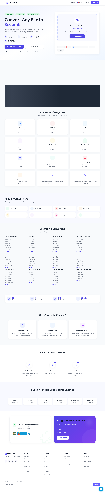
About (45, 456)
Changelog (47, 474)
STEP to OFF (8, 239)
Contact (66, 461)
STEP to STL (7, 243)
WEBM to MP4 (8, 265)
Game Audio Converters (83, 269)
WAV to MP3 (32, 258)
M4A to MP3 (32, 256)
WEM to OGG (79, 276)
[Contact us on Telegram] (101, 489)
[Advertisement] (52, 72)
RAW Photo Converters (59, 253)
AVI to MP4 (7, 263)
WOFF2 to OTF (56, 272)
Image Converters (57, 236)
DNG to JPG (55, 263)
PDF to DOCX (32, 239)
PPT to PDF (79, 247)
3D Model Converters (11, 236)
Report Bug (67, 464)
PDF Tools (31, 236)
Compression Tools (10, 269)
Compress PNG (8, 276)
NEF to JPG (55, 258)
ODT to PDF (79, 241)
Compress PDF (8, 272)
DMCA (85, 464)
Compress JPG (8, 274)
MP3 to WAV (32, 260)
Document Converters (83, 236)
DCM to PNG (79, 263)
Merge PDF (31, 243)
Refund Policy (87, 461)
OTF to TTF (55, 278)
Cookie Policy (87, 466)
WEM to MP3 (79, 272)
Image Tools (27, 458)
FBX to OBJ (7, 249)
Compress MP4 (8, 278)
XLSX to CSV (79, 245)
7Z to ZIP (31, 274)
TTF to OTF (55, 282)
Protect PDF (31, 249)
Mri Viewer (79, 258)
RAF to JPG (55, 265)
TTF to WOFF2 (55, 276)
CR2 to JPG (55, 260)
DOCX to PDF (79, 239)
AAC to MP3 (31, 265)
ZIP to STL (31, 278)
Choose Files (78, 36)
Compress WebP (9, 282)
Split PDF (31, 245)
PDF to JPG (31, 241)
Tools (66, 2)
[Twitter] (12, 461)
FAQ (65, 458)
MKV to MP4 (8, 261)
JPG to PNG (55, 243)
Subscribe (96, 484)
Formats (73, 2)
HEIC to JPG (55, 239)
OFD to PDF (79, 243)
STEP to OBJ (7, 241)
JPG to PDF (55, 249)
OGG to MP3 (32, 263)
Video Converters (10, 253)
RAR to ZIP (31, 272)
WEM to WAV (79, 274)
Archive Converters (34, 269)
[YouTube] (9, 461)
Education (46, 471)
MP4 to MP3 (8, 256)
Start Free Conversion (15, 46)
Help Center (67, 456)
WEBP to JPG (55, 245)
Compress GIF (8, 280)
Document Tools (28, 464)
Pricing (46, 466)
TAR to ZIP (31, 276)
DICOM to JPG (79, 261)
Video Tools (27, 466)
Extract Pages (32, 247)
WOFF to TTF (55, 274)
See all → (7, 251)
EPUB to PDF (79, 249)
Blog (45, 458)
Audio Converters (34, 253)
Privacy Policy (87, 456)
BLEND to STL (8, 247)
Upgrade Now (63, 438)
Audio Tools (27, 469)
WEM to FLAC (79, 278)
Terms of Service (88, 458)
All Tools (26, 456)
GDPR (85, 469)
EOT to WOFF (55, 280)
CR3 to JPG (55, 261)
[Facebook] (6, 461)
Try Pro (96, 2)
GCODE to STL (8, 245)
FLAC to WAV (32, 261)
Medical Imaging (81, 253)
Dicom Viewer (79, 256)
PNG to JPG (55, 241)
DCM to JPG (79, 260)
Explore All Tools (34, 46)
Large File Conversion (49, 469)
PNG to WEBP (55, 247)
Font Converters (57, 269)
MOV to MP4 (8, 260)
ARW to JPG (55, 256)
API (62, 2)
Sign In (87, 2)
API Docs (46, 464)
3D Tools (26, 471)
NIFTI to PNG (79, 265)
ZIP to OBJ (31, 280)
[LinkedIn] (16, 461)
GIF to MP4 (7, 258)
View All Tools (95, 202)
